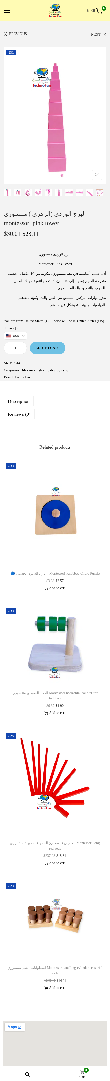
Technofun (22, 377)
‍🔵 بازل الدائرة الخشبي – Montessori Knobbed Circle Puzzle (55, 573)
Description (18, 401)
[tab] (55, 401)
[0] (99, 11)
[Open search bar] (27, 1074)
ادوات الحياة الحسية (41, 370)
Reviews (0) (19, 414)
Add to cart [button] (57, 588)
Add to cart (47, 348)
